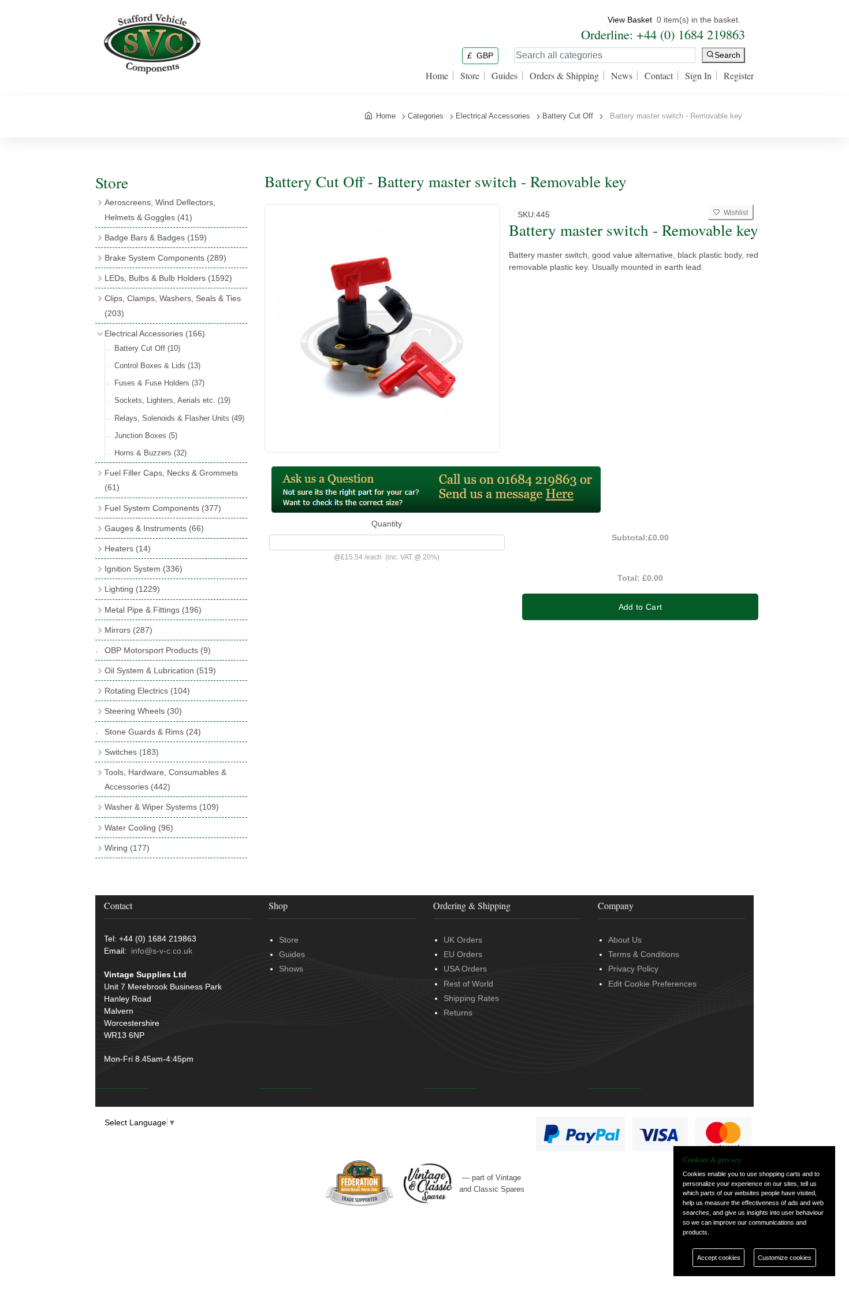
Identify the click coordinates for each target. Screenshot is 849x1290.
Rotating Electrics (147, 690)
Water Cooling (139, 827)
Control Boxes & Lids (157, 365)
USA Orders (465, 968)
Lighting (132, 589)
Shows (291, 968)
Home (437, 75)
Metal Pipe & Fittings (153, 609)
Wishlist (734, 213)
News (621, 75)
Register (739, 75)
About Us (625, 939)
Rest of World (468, 983)
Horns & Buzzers (150, 452)
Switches (132, 752)
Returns (458, 1012)
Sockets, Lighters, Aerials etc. (172, 400)
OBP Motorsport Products (158, 650)
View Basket (630, 19)
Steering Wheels (143, 711)
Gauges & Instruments (154, 528)
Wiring (127, 847)
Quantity (386, 523)
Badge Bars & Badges (156, 237)
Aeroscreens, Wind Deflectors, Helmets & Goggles (160, 209)
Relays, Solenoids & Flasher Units (179, 418)
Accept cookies (718, 1257)
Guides (504, 75)
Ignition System (144, 568)
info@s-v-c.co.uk (161, 950)
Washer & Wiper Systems (162, 806)
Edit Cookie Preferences (652, 983)
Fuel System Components (163, 508)
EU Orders (463, 954)
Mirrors (128, 630)
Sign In (698, 75)
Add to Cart (640, 606)
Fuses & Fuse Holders (159, 383)
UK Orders (463, 939)
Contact (659, 75)
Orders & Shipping (564, 75)
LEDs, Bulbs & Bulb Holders (168, 278)
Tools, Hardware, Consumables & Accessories (165, 779)
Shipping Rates (471, 998)
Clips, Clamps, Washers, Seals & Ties (173, 305)
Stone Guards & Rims (153, 731)
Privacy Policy (633, 968)
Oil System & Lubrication (160, 670)
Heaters (128, 548)
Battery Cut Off (147, 348)
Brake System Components (165, 257)
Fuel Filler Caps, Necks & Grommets (171, 480)
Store (469, 75)
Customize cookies (784, 1257)
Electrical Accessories (155, 333)
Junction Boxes (145, 435)
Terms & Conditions (643, 954)
